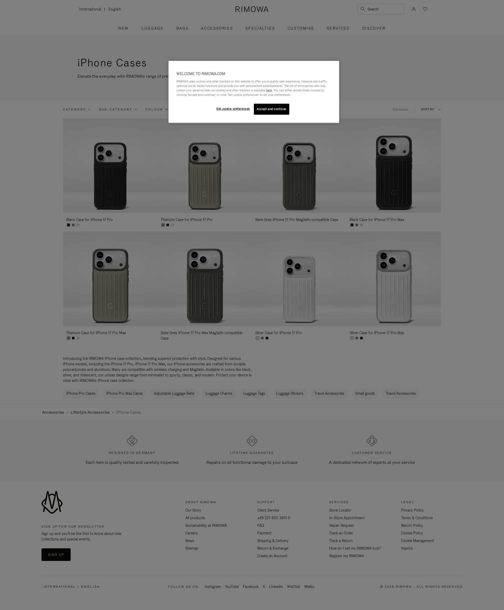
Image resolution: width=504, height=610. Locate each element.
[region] (254, 92)
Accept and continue (271, 109)
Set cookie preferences (233, 109)
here (269, 90)
